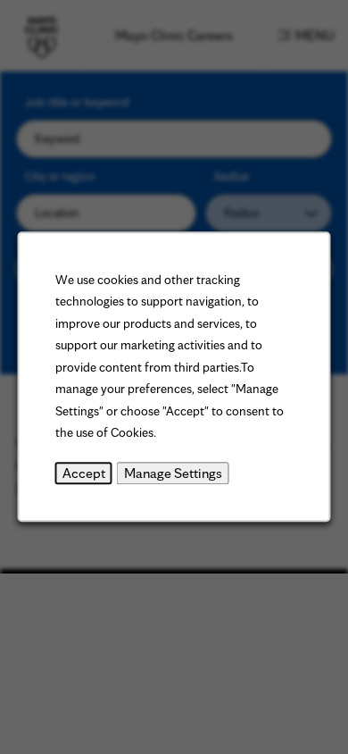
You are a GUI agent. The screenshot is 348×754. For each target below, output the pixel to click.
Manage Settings (173, 473)
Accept (83, 473)
